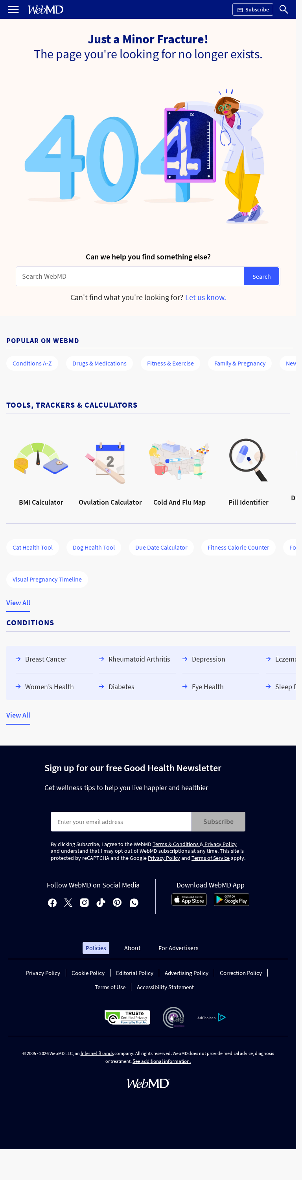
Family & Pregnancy (239, 363)
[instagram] (84, 903)
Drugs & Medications (99, 363)
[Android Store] (231, 904)
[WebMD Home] (45, 10)
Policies (96, 948)
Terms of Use (110, 987)
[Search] (284, 9)
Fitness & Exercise (170, 363)
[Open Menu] (13, 9)
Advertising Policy (186, 973)
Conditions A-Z (32, 363)
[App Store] (189, 904)
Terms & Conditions (176, 844)
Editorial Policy (134, 973)
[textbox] (130, 276)
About (132, 948)
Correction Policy (241, 973)
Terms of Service (211, 857)
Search (261, 276)
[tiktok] (100, 903)
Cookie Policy (88, 973)
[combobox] (130, 276)
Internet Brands (97, 1053)
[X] (68, 903)
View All (18, 603)
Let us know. (205, 297)
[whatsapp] (134, 903)
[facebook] (52, 903)
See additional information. (162, 1061)
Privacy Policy (220, 844)
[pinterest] (117, 903)
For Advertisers (178, 948)
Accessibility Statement (165, 987)
